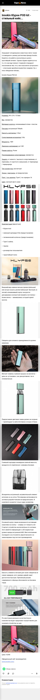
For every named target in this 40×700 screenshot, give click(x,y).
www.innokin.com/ (8, 661)
